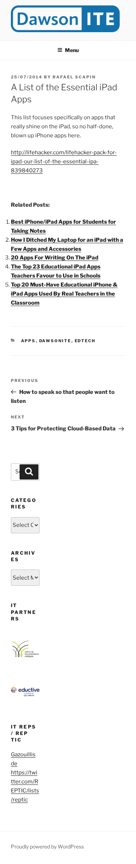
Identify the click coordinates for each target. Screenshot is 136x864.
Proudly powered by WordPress (47, 846)
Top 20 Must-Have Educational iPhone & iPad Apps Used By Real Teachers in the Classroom (64, 293)
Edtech (85, 340)
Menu (72, 50)
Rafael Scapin (74, 76)
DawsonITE (55, 340)
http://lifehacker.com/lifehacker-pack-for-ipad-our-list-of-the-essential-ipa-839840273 (64, 161)
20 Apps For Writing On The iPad (54, 257)
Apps (28, 340)
